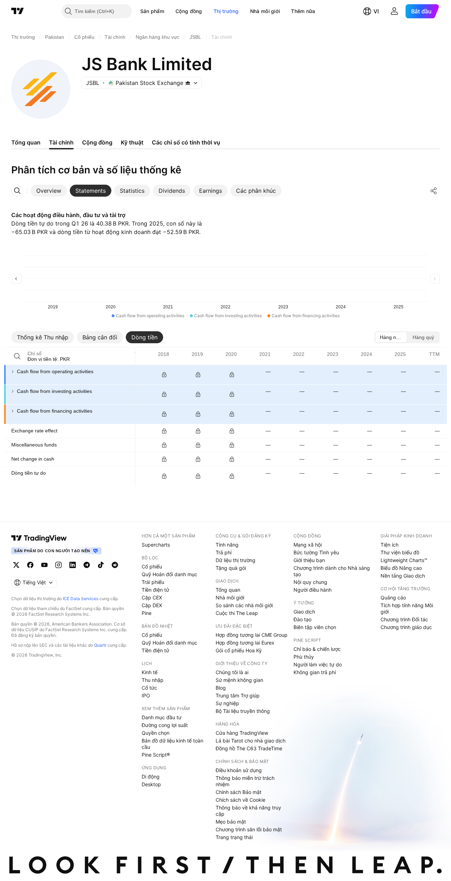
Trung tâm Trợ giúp (238, 695)
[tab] (49, 191)
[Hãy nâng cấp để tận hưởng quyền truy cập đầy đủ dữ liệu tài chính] (164, 375)
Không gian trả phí (315, 672)
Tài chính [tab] (61, 142)
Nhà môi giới (265, 11)
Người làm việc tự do (318, 664)
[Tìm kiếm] (17, 356)
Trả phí (223, 552)
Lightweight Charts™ (404, 560)
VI (376, 11)
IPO (146, 695)
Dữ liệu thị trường (235, 560)
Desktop (151, 784)
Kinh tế (149, 672)
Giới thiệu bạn (309, 560)
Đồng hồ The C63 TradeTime (249, 748)
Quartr (100, 645)
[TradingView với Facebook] (30, 565)
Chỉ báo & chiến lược (317, 649)
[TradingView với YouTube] (44, 565)
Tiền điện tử (155, 590)
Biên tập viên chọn (315, 627)
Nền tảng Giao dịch (403, 576)
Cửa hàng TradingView (242, 733)
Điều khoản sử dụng (239, 770)
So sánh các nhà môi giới (244, 605)
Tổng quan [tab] (26, 142)
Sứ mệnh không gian (239, 680)
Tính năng (227, 545)
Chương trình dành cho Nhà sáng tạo (332, 571)
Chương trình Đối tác (404, 619)
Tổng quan (228, 590)
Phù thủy (304, 657)
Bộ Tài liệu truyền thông (243, 711)
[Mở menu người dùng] (394, 11)
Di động (151, 777)
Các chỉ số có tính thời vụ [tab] (186, 142)
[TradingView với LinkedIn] (73, 565)
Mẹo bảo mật (231, 822)
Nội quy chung (310, 582)
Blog (221, 688)
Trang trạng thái (234, 837)
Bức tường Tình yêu (316, 552)
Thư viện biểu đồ (400, 552)
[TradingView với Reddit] (115, 565)
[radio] (391, 337)
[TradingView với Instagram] (58, 565)
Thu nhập (152, 680)
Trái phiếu (153, 582)
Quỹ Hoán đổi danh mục (169, 574)
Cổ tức (149, 688)
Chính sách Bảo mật (238, 792)
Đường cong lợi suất (165, 725)
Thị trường (226, 11)
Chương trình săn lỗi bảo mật (249, 829)
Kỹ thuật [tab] (132, 142)
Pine (147, 613)
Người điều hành (313, 590)
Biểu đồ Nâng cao (401, 568)
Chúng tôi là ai (232, 672)
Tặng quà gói (231, 568)
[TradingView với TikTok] (101, 565)
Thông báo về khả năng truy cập (248, 811)
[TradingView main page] (39, 538)
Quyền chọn (155, 733)
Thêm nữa (303, 11)
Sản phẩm (152, 11)
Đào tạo (302, 619)
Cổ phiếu (152, 566)
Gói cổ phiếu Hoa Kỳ (239, 650)
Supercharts (156, 545)
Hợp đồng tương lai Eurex (245, 643)
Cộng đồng (188, 11)
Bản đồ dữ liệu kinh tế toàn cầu (172, 744)
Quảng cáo (393, 597)
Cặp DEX (152, 605)
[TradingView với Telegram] (87, 565)
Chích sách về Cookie (240, 800)
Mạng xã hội (308, 545)
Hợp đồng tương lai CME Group (252, 635)
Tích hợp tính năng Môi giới (407, 608)
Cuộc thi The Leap (237, 613)
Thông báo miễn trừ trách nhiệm (245, 781)
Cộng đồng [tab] (97, 142)
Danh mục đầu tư (161, 717)
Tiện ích (390, 545)
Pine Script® (156, 755)
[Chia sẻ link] (434, 191)
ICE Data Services (80, 598)
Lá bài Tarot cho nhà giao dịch (250, 741)
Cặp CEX (152, 597)
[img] (188, 83)
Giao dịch (304, 612)
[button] (169, 11)
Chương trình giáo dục (406, 627)
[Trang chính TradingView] (17, 11)
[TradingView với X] (16, 565)
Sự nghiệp (227, 703)
